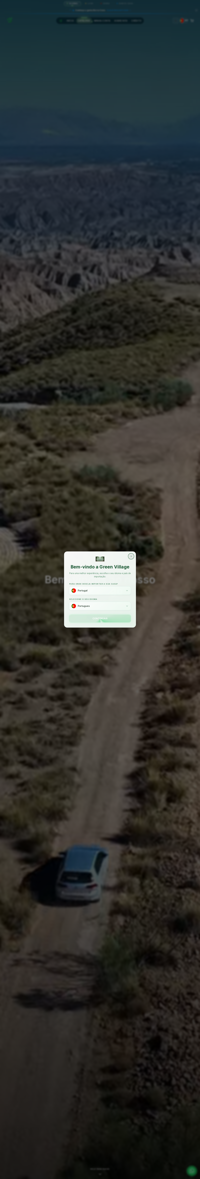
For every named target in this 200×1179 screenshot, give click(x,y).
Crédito (136, 20)
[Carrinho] (192, 20)
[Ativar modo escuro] (175, 20)
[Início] (61, 20)
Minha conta (102, 20)
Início (70, 20)
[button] (100, 9)
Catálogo (84, 20)
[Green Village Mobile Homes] (9, 19)
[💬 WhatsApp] (192, 1171)
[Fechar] (196, 10)
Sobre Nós (121, 20)
